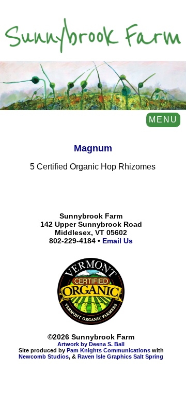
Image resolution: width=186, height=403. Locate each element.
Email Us (117, 241)
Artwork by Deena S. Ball (91, 344)
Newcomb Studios (44, 356)
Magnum (93, 148)
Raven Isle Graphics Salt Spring (120, 356)
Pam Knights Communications (108, 350)
